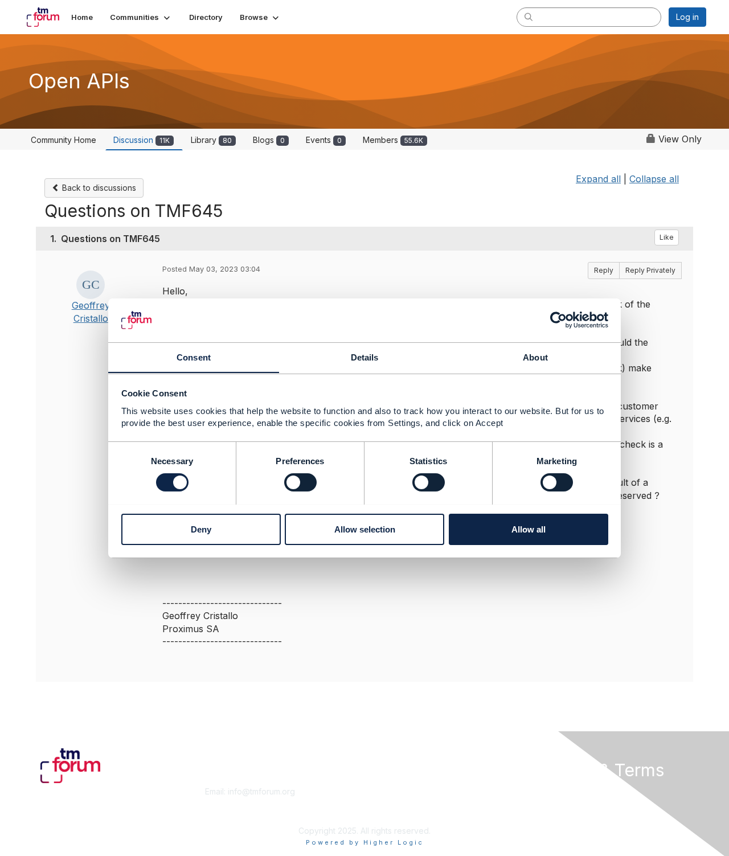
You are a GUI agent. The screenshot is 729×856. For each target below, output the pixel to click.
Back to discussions (98, 188)
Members (393, 140)
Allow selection (364, 529)
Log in (687, 17)
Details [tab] (365, 357)
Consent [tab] (194, 357)
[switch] (300, 482)
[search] (528, 16)
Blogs (269, 140)
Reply (603, 270)
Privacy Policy (560, 813)
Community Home (63, 140)
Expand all (598, 179)
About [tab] (535, 357)
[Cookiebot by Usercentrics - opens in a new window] (558, 320)
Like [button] (667, 237)
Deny (201, 529)
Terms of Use (559, 803)
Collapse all (654, 179)
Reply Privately (650, 270)
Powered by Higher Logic (365, 842)
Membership (392, 791)
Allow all (528, 529)
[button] (141, 17)
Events (324, 140)
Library (211, 140)
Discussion (141, 140)
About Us (551, 791)
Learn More (390, 803)
